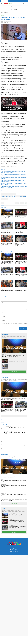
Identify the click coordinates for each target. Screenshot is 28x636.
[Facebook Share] (16, 203)
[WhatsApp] (18, 544)
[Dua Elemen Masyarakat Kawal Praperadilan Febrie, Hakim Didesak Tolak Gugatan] (7, 225)
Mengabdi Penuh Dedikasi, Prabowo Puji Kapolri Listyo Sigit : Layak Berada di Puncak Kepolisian (14, 187)
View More (13, 371)
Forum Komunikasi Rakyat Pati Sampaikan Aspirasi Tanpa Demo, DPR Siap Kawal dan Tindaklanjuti (13, 172)
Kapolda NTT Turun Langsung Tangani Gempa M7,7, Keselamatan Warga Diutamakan (13, 184)
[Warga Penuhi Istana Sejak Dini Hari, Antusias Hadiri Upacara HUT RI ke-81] (21, 212)
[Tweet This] (18, 203)
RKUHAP (16, 196)
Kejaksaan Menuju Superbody (7, 196)
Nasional (2, 15)
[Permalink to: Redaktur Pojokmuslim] (2, 21)
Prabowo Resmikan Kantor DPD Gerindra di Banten (13, 437)
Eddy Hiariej (4, 194)
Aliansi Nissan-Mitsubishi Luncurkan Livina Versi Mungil (14, 445)
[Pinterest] (13, 544)
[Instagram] (15, 544)
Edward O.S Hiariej (11, 194)
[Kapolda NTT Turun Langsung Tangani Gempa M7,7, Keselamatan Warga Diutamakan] (7, 238)
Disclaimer (23, 548)
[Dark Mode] (24, 3)
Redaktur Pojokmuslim (7, 21)
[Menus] (2, 3)
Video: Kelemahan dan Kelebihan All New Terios (13, 441)
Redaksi (18, 548)
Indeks (4, 548)
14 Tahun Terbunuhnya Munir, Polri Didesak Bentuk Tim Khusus (14, 433)
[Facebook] (8, 544)
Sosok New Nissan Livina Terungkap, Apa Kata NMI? (14, 449)
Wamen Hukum (4, 198)
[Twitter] (11, 544)
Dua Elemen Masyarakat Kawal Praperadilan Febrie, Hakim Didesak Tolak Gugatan (13, 178)
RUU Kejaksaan (23, 196)
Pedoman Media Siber (14, 549)
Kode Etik (8, 548)
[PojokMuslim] (8, 3)
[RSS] (20, 544)
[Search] (26, 3)
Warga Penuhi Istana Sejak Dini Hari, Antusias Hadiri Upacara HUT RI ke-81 (13, 175)
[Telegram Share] (23, 203)
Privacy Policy (13, 548)
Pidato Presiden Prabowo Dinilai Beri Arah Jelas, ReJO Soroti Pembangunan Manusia (12, 181)
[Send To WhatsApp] (26, 203)
